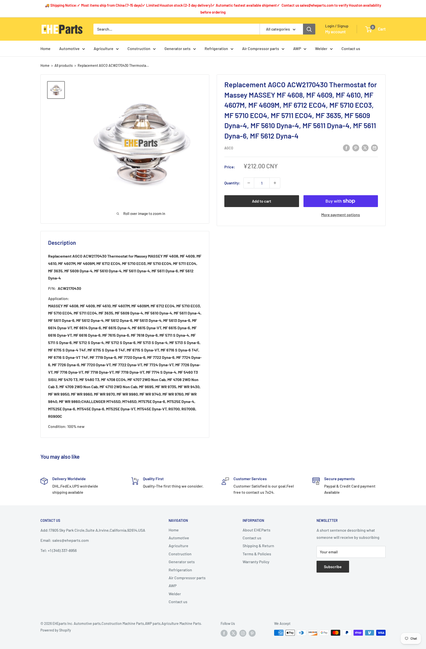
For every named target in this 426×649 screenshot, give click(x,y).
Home (45, 48)
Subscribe (333, 566)
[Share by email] (374, 147)
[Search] (309, 29)
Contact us (350, 48)
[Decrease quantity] (249, 183)
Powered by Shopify (55, 630)
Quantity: (232, 182)
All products (63, 65)
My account (335, 31)
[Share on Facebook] (346, 147)
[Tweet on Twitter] (365, 147)
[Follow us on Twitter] (233, 633)
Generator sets (177, 48)
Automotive (69, 48)
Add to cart (261, 201)
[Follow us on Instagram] (242, 633)
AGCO (228, 148)
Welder (321, 48)
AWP (297, 48)
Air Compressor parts (260, 48)
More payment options (340, 214)
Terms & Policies (257, 553)
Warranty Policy (256, 561)
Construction (138, 48)
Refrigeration (216, 48)
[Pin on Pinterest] (355, 147)
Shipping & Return (258, 545)
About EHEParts (256, 529)
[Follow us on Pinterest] (252, 633)
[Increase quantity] (275, 183)
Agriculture (103, 48)
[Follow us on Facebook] (224, 633)
